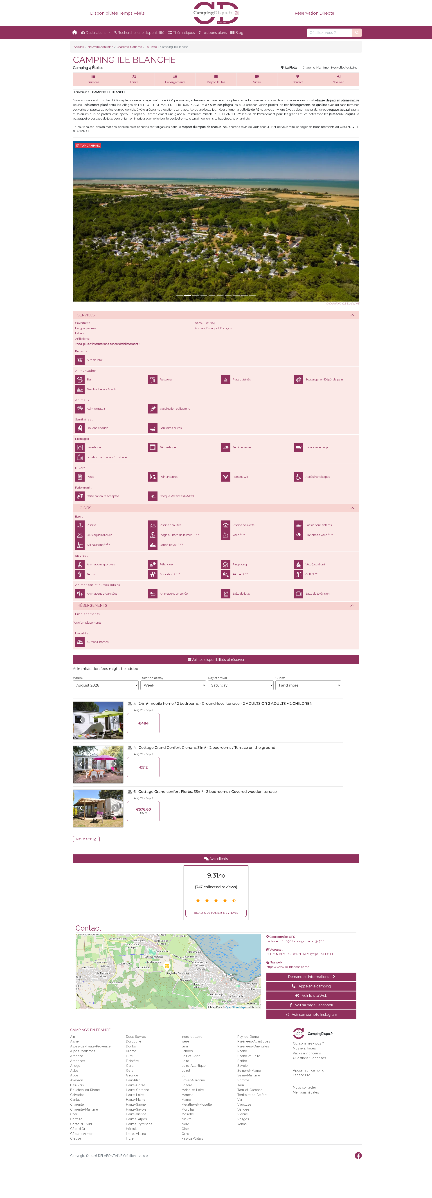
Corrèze (76, 1119)
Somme (243, 1080)
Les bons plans (214, 33)
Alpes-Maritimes (82, 1051)
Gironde (132, 1075)
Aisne (74, 1041)
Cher (73, 1114)
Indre (130, 1138)
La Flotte (151, 47)
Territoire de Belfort (252, 1095)
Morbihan (189, 1109)
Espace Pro (301, 1075)
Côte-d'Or (77, 1129)
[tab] (216, 315)
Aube (74, 1070)
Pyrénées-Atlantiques (253, 1041)
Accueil (79, 47)
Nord (185, 1124)
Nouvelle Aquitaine (100, 47)
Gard (129, 1065)
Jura (185, 1046)
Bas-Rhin (77, 1085)
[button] (93, 79)
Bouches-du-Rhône (85, 1090)
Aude (74, 1075)
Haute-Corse (135, 1085)
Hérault (131, 1129)
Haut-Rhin (133, 1080)
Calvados (77, 1095)
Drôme (131, 1051)
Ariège (75, 1065)
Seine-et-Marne (249, 1070)
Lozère (187, 1085)
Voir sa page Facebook (313, 1005)
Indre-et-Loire (192, 1036)
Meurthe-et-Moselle (197, 1104)
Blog (238, 33)
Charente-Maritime (129, 47)
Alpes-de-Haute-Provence (90, 1046)
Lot (184, 1075)
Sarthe (242, 1061)
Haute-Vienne (136, 1114)
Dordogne (133, 1041)
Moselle (188, 1114)
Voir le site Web (314, 996)
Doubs (131, 1046)
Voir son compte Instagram (314, 1014)
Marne (186, 1099)
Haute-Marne (136, 1099)
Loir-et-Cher (191, 1056)
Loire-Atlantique (194, 1065)
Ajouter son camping (308, 1070)
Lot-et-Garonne (193, 1080)
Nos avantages (304, 1048)
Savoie (242, 1065)
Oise (185, 1129)
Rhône (242, 1051)
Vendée (243, 1109)
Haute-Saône (136, 1104)
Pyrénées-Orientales (253, 1046)
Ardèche (76, 1056)
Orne (185, 1134)
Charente (77, 1104)
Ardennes (77, 1061)
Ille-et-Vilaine (136, 1134)
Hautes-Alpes (136, 1119)
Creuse (75, 1138)
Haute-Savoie (136, 1109)
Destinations (96, 33)
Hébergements (92, 605)
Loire (185, 1061)
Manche (188, 1095)
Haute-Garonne (137, 1090)
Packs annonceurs (307, 1053)
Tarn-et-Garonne (250, 1090)
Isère (185, 1041)
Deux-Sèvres (136, 1036)
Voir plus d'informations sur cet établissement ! (108, 344)
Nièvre (187, 1119)
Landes (187, 1051)
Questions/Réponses (309, 1058)
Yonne (242, 1124)
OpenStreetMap (235, 1007)
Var (239, 1099)
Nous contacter (304, 1087)
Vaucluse (244, 1104)
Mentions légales (306, 1092)
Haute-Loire (135, 1095)
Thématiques (183, 33)
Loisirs (84, 508)
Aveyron (76, 1080)
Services (86, 315)
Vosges (243, 1119)
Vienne (242, 1114)
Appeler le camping (314, 986)
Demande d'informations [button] (309, 977)
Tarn (240, 1085)
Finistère (132, 1061)
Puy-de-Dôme (248, 1036)
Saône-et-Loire (248, 1056)
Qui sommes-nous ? (308, 1043)
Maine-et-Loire (193, 1090)
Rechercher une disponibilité (140, 33)
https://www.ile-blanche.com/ (287, 967)
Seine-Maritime (248, 1075)
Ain (72, 1036)
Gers (129, 1070)
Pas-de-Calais (192, 1138)
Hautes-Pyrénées (139, 1124)
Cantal (75, 1099)
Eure (129, 1056)
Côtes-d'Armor (81, 1134)
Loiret (186, 1070)
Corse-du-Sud (81, 1124)
